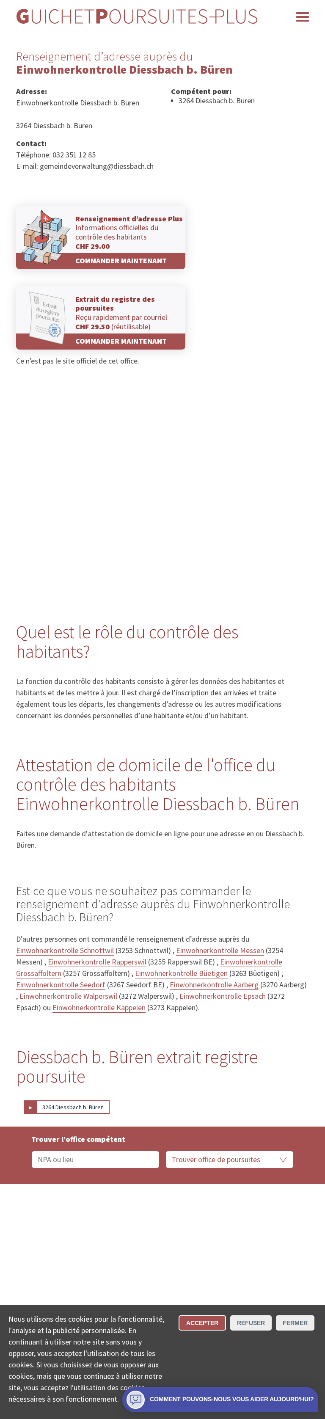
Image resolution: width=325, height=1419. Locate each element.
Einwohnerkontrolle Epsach (222, 996)
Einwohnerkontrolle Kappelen (99, 1007)
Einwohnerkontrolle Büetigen (181, 973)
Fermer (295, 1323)
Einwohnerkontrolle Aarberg (214, 984)
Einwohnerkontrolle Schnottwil (65, 950)
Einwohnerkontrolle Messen (220, 950)
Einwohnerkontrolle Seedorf (60, 984)
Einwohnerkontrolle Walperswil (68, 996)
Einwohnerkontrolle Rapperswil (97, 962)
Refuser (251, 1323)
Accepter (202, 1323)
